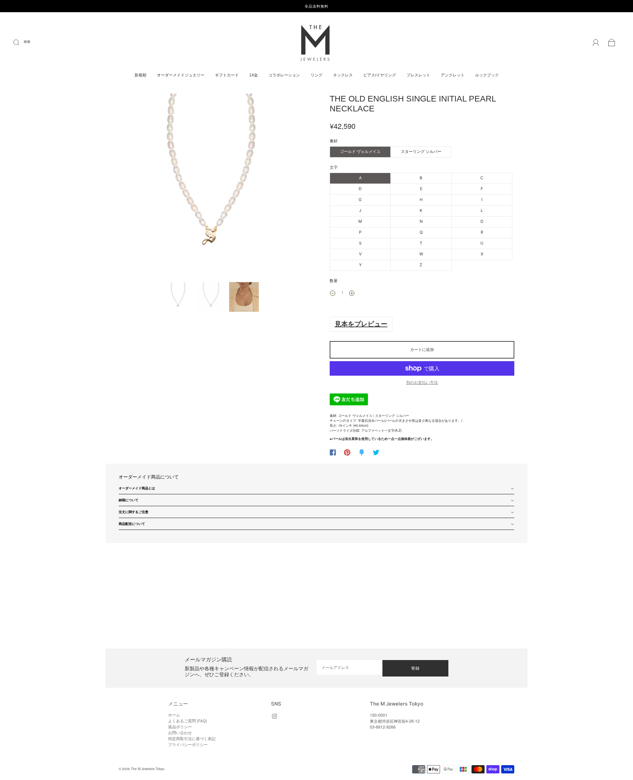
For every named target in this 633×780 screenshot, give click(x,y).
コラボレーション (284, 75)
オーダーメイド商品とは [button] (137, 488)
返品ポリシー (180, 726)
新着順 (140, 75)
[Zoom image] (211, 186)
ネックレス (343, 75)
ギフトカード (227, 75)
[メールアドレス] (349, 667)
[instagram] (274, 716)
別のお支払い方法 (422, 382)
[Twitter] (376, 452)
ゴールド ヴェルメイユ (360, 151)
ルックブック (487, 75)
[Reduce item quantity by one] (332, 293)
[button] (137, 186)
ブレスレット (418, 75)
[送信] (20, 42)
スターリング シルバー (421, 151)
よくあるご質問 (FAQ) (187, 720)
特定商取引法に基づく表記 (192, 738)
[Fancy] (361, 452)
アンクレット (453, 75)
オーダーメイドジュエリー (180, 75)
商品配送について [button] (132, 524)
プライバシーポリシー (188, 744)
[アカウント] (596, 43)
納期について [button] (128, 500)
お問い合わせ (180, 732)
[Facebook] (333, 452)
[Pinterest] (347, 452)
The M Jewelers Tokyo (148, 768)
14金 (253, 75)
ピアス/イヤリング (379, 75)
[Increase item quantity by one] (352, 293)
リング (316, 75)
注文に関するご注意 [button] (133, 512)
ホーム (174, 714)
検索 (27, 41)
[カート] (612, 43)
